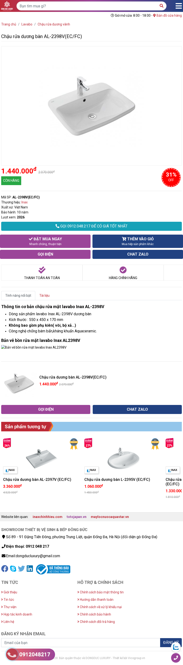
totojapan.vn (76, 517)
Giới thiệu (10, 592)
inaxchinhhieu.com (47, 517)
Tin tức (8, 599)
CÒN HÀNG (11, 180)
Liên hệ (8, 622)
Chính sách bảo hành (95, 614)
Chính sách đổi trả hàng (97, 622)
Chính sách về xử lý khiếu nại (100, 607)
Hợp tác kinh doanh (17, 614)
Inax (24, 202)
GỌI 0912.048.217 (93, 226)
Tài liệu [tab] (44, 295)
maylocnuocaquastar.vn (110, 517)
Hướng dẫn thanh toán (96, 599)
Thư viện (9, 607)
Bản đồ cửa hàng (169, 15)
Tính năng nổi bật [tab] (18, 295)
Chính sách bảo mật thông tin (101, 592)
